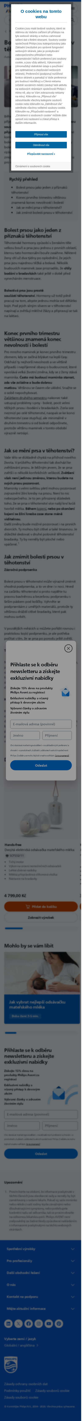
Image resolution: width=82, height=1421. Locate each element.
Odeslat (39, 765)
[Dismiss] (66, 648)
